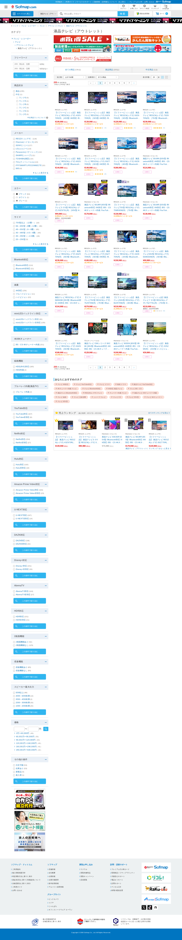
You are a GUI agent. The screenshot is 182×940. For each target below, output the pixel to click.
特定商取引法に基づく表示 (22, 876)
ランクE (24, 114)
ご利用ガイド (69, 2)
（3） (76, 128)
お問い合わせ (149, 2)
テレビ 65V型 (63, 401)
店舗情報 (96, 2)
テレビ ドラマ (104, 384)
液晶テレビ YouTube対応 (143, 384)
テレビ (42, 26)
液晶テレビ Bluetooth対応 (67, 393)
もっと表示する (41, 173)
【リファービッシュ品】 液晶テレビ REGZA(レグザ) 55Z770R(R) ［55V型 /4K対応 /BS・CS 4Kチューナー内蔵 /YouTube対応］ (97, 161)
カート (163, 14)
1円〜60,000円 (25, 733)
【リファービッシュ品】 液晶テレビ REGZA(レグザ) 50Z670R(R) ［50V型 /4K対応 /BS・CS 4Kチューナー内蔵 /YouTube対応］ (97, 115)
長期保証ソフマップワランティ (123, 873)
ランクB (24, 104)
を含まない (44, 69)
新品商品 (112, 70)
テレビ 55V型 (133, 397)
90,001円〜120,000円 (28, 740)
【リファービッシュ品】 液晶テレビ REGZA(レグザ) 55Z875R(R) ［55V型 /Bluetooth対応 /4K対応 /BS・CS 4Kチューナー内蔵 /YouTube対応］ (68, 346)
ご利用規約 (16, 869)
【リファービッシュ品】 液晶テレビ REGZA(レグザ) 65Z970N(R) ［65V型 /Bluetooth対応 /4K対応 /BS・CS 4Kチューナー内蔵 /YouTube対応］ (68, 254)
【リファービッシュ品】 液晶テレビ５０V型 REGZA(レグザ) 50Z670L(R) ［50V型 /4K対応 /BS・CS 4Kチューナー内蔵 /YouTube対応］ (68, 208)
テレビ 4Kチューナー (154, 397)
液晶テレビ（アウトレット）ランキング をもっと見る (147, 448)
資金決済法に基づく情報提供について (26, 880)
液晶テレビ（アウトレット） (77, 26)
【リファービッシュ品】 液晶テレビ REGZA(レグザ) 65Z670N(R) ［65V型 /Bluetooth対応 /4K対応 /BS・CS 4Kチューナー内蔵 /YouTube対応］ (68, 161)
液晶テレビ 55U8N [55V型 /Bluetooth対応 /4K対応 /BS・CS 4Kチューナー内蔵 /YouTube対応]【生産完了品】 (156, 161)
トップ (15, 26)
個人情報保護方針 (19, 873)
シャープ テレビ (100, 397)
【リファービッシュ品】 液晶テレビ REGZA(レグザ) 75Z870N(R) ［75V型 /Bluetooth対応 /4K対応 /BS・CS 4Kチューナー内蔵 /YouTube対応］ (156, 115)
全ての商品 (73, 70)
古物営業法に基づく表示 (21, 883)
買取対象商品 (85, 873)
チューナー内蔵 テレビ (118, 393)
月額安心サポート (118, 876)
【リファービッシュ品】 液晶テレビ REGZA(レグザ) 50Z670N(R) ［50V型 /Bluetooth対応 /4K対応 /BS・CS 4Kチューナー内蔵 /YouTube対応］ (127, 115)
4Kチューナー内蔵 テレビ (67, 389)
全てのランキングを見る (158, 413)
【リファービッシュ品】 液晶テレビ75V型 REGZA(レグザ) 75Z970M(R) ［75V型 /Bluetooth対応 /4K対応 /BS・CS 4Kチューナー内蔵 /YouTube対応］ (97, 300)
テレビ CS (117, 397)
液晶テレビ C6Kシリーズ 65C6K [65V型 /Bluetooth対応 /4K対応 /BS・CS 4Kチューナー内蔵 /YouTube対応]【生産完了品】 (97, 346)
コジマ (51, 903)
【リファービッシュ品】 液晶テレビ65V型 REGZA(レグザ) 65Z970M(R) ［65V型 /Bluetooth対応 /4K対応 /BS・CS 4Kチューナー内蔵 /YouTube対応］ (127, 300)
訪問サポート (116, 883)
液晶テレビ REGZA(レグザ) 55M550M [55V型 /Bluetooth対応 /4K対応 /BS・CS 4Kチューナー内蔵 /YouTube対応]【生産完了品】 (68, 300)
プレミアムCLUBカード (120, 869)
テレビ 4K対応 (63, 384)
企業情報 (52, 876)
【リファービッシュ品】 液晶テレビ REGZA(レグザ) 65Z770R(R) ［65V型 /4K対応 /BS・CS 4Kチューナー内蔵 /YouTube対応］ (97, 254)
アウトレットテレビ (55, 26)
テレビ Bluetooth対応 (92, 389)
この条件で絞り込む (30, 75)
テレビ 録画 (62, 397)
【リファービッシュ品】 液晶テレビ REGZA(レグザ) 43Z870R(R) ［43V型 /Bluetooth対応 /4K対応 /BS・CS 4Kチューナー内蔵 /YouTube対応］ (127, 254)
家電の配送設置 (117, 890)
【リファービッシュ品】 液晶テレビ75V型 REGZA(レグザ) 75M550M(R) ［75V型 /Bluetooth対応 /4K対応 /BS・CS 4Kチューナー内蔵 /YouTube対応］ (127, 208)
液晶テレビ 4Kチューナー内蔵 (145, 393)
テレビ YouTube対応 (84, 384)
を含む (42, 64)
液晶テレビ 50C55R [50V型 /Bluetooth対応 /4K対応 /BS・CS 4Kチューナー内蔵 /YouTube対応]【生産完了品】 (112, 440)
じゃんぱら (53, 906)
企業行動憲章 (54, 880)
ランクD (24, 111)
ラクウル (83, 869)
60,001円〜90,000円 (28, 736)
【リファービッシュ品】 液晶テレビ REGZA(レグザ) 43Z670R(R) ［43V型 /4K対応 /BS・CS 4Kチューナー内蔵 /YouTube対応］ (68, 115)
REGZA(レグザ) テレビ (93, 393)
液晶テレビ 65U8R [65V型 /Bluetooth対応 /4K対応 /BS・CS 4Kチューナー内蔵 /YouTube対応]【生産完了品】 (97, 208)
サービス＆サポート (83, 2)
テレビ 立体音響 (80, 397)
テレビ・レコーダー (28, 26)
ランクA (24, 101)
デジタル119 (116, 887)
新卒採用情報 (54, 883)
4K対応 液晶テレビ (115, 389)
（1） (105, 128)
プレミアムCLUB (135, 2)
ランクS (24, 98)
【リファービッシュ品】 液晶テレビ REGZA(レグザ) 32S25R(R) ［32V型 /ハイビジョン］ (156, 346)
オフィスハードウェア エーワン (60, 910)
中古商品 (152, 70)
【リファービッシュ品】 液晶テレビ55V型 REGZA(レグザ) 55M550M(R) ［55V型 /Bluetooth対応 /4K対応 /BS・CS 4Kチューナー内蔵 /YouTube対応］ (156, 254)
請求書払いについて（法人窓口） (114, 2)
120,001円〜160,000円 (29, 743)
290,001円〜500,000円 (29, 750)
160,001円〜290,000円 (29, 746)
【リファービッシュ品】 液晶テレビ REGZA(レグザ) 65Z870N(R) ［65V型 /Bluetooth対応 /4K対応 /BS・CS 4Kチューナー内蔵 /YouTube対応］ (127, 161)
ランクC (24, 108)
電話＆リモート (117, 880)
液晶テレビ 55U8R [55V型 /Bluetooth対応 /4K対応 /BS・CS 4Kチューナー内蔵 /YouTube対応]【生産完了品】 (156, 208)
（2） (105, 174)
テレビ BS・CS (136, 389)
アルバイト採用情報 (56, 887)
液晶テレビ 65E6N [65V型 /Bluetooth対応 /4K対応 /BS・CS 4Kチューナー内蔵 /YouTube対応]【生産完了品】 (127, 346)
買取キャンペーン (87, 876)
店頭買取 (83, 880)
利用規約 (59, 2)
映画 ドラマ (121, 384)
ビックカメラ (54, 899)
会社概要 (52, 873)
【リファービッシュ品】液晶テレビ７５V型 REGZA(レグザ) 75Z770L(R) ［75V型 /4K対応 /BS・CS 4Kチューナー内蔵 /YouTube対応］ (156, 300)
